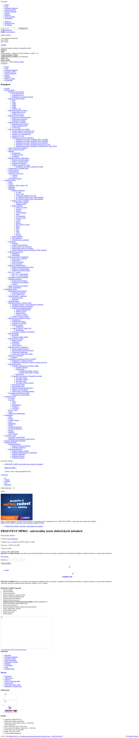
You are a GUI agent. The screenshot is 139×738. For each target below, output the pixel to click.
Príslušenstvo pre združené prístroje (22, 97)
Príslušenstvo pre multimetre (20, 240)
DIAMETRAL (16, 405)
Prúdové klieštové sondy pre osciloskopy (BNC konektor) (29, 250)
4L (5, 478)
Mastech (18, 223)
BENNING (8, 485)
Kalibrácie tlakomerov (18, 454)
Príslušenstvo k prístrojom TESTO (22, 361)
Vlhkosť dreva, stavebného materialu (23, 391)
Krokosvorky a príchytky (19, 258)
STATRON (15, 408)
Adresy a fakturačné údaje (12, 681)
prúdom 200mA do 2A (19, 112)
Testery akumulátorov (14, 287)
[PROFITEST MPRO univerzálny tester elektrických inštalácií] (24, 526)
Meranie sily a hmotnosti (15, 355)
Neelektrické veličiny (11, 289)
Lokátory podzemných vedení (21, 165)
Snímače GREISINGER (23, 309)
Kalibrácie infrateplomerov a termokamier (24, 452)
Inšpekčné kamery (17, 298)
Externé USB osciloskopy (20, 245)
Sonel (17, 229)
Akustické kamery (13, 301)
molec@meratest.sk (15, 733)
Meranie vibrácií (17, 340)
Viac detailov (5, 556)
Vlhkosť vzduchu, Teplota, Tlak (21, 328)
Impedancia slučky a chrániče (17, 122)
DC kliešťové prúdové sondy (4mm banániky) (29, 199)
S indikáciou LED (17, 155)
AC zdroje (11, 398)
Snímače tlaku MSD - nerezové (29, 371)
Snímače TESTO (21, 311)
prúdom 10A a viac (18, 114)
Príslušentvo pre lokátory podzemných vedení (29, 166)
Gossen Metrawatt (12, 539)
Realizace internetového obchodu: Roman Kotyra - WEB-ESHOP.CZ (42, 736)
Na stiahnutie (8, 18)
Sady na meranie (17, 264)
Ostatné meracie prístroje (15, 252)
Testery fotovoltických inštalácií (17, 148)
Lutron (18, 221)
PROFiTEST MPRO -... (11, 468)
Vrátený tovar (9, 678)
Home (2, 521)
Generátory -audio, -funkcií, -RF (18, 185)
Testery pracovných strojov (16, 149)
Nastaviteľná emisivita (18, 292)
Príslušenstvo (20, 326)
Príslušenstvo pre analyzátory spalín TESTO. (21, 439)
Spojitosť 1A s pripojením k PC (21, 134)
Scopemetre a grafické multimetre (18, 277)
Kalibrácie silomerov (18, 456)
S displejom (15, 156)
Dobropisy (8, 679)
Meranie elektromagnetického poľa (22, 388)
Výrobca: (4, 539)
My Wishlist (8, 25)
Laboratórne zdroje (10, 396)
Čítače (10, 182)
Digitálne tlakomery (22, 367)
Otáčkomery (15, 342)
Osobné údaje (9, 683)
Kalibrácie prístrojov (11, 442)
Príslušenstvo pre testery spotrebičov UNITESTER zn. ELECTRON (36, 146)
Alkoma (7, 479)
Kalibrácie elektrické (14, 444)
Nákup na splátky (10, 16)
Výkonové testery (13, 170)
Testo (17, 231)
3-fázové (14, 177)
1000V (14, 103)
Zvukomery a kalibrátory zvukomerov (23, 332)
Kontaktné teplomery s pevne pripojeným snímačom (27, 304)
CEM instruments (21, 212)
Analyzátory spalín (10, 435)
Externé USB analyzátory (19, 281)
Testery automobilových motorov (18, 286)
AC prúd (18, 192)
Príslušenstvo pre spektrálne (20, 282)
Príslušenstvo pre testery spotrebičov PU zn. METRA (32, 143)
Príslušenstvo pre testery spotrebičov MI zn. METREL (32, 141)
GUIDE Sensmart (13, 420)
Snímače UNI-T (21, 313)
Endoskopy (15, 299)
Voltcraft (18, 235)
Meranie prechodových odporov (18, 110)
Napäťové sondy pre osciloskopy (22, 246)
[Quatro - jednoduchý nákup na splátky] (17, 519)
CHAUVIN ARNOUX (15, 429)
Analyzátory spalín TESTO (16, 437)
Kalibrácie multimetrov (19, 447)
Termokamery (9, 415)
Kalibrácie (8, 15)
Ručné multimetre (17, 206)
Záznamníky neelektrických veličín (18, 393)
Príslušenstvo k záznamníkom (21, 395)
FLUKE (10, 430)
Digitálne (15, 243)
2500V (14, 105)
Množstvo (4, 560)
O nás (6, 6)
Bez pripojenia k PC (18, 93)
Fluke (17, 214)
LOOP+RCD (16, 127)
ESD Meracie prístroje (15, 178)
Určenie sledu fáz (13, 172)
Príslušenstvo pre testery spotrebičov (23, 138)
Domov (7, 5)
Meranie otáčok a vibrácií (15, 338)
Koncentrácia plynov (18, 386)
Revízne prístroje (10, 90)
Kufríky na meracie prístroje (20, 316)
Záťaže (10, 412)
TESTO (10, 425)
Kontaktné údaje (9, 669)
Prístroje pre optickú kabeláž (20, 269)
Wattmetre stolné (21, 204)
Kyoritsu (18, 219)
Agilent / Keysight (21, 207)
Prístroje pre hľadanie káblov (20, 160)
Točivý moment (16, 345)
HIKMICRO (12, 424)
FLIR (10, 417)
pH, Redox (15, 335)
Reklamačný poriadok (11, 662)
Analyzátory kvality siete (15, 173)
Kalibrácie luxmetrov (18, 458)
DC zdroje (11, 400)
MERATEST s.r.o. (14, 736)
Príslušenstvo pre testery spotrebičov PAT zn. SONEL (32, 139)
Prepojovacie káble (17, 262)
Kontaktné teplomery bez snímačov (22, 306)
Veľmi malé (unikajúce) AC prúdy (26, 195)
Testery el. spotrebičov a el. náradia (18, 129)
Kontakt (7, 13)
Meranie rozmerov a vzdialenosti (18, 347)
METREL (11, 432)
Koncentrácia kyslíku (18, 384)
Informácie (8, 655)
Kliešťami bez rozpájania (19, 119)
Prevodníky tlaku (21, 381)
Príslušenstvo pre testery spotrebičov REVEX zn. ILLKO (33, 144)
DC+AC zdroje (13, 410)
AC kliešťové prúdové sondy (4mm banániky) (29, 197)
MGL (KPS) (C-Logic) (23, 224)
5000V (14, 107)
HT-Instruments (20, 216)
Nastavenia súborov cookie (13, 685)
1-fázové (14, 175)
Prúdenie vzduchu (17, 325)
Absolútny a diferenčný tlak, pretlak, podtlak (25, 366)
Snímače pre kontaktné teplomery (22, 308)
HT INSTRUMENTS (15, 427)
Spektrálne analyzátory (15, 279)
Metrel (18, 226)
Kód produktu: (5, 535)
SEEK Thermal (13, 434)
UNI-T (18, 233)
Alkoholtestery (16, 320)
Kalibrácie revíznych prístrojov (21, 446)
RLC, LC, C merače (14, 272)
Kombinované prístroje (19, 121)
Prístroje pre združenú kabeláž (21, 270)
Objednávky (8, 676)
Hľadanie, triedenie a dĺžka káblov (18, 158)
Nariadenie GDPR (10, 10)
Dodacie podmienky (11, 11)
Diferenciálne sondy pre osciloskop (22, 248)
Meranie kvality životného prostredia (19, 318)
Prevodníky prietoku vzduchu (25, 383)
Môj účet (3, 672)
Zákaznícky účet (9, 23)
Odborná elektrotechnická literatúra (15, 441)
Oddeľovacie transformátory (16, 413)
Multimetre (11, 189)
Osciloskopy (12, 241)
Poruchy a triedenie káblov (20, 161)
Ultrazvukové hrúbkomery (20, 352)
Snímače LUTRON (22, 315)
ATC (6, 483)
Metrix (18, 228)
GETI (14, 403)
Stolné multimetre (17, 236)
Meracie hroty (16, 260)
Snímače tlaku (20, 369)
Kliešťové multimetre (18, 190)
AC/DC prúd (20, 194)
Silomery (14, 357)
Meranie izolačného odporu (16, 98)
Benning (18, 211)
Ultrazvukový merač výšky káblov (22, 354)
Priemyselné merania (14, 364)
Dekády (10, 183)
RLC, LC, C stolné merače (20, 275)
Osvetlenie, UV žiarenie (19, 323)
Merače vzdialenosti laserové (20, 349)
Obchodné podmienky (11, 8)
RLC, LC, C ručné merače (20, 274)
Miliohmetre (15, 253)
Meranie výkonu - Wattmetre (20, 201)
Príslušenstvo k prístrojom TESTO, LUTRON (22, 359)
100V (14, 100)
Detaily (7, 570)
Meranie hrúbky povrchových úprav (23, 350)
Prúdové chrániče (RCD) (19, 126)
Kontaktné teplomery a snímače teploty (20, 303)
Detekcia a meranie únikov (20, 389)
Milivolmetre (16, 255)
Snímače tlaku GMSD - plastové (29, 372)
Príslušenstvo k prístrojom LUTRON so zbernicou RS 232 (29, 362)
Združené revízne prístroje (16, 92)
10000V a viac (16, 109)
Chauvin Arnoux (21, 218)
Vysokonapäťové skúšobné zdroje (18, 168)
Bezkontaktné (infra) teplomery (17, 291)
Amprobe (19, 209)
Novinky (7, 88)
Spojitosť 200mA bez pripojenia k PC (23, 131)
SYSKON (15, 406)
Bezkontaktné (16, 153)
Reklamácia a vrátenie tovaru (13, 686)
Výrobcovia (4, 475)
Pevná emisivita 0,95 (18, 294)
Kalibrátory (11, 187)
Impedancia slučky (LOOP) (20, 124)
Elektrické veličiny (10, 180)
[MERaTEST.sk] (6, 30)
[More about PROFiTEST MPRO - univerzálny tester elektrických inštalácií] (24, 464)
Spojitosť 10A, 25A (18, 136)
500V (14, 102)
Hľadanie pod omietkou (19, 163)
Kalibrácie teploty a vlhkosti (20, 451)
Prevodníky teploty (21, 378)
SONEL (10, 418)
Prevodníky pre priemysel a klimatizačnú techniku (27, 376)
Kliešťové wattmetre (22, 202)
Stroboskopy (16, 344)
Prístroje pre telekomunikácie (17, 265)
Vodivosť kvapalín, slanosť (20, 337)
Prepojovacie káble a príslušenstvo (18, 257)
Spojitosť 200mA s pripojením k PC (23, 132)
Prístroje (14, 284)
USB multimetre (17, 238)
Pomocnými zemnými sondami (21, 117)
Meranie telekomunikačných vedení (22, 267)
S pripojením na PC (18, 95)
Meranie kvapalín (13, 333)
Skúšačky (11, 151)
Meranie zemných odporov (16, 115)
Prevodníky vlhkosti (22, 379)
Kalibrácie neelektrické (15, 449)
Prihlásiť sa (8, 21)
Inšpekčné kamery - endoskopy (17, 296)
